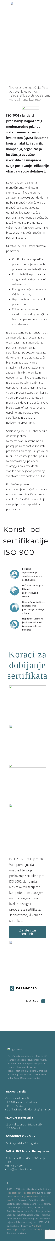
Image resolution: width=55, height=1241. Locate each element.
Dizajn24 (23, 1229)
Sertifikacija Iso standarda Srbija (30, 1196)
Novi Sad (11, 1200)
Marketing (35, 1229)
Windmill (36, 1225)
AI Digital (45, 1229)
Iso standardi (30, 1192)
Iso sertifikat (14, 1192)
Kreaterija (12, 1229)
